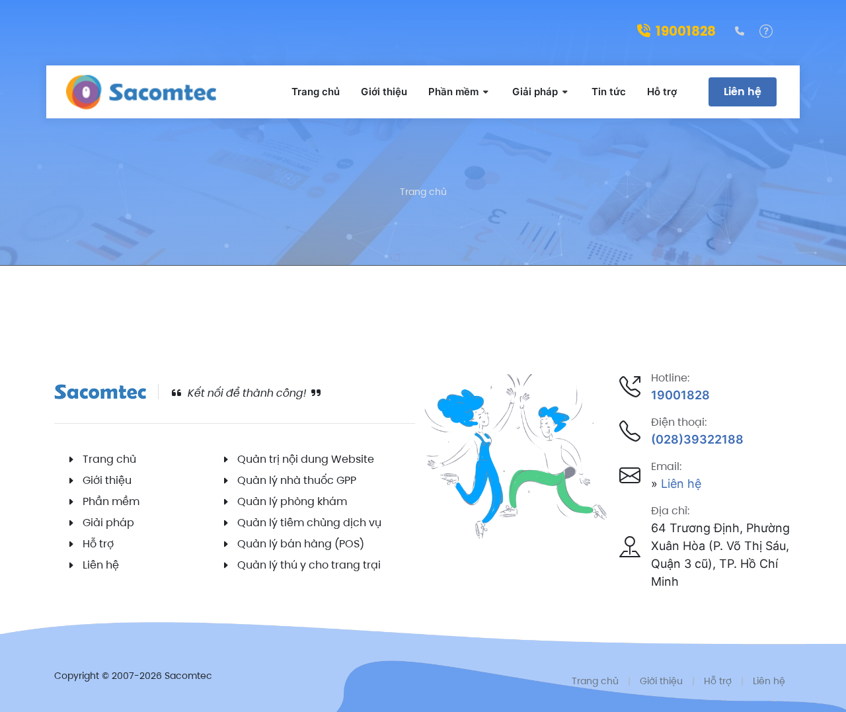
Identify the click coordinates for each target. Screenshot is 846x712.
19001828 (686, 31)
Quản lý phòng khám (292, 501)
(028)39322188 (697, 439)
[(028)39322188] (739, 31)
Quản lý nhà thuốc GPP (296, 480)
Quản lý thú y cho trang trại (309, 565)
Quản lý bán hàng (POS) (300, 543)
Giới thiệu (107, 480)
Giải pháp (108, 522)
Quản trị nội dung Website (305, 459)
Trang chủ (423, 191)
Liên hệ (742, 91)
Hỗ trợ (98, 543)
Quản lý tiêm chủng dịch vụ (309, 522)
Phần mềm (111, 501)
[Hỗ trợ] (766, 31)
